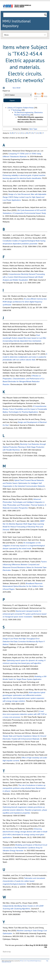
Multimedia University (6, 961)
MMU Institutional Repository (16, 23)
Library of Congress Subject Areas (20, 108)
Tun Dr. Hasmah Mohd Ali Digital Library (32, 960)
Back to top (7, 952)
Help (47, 960)
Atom (39, 94)
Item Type (33, 129)
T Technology (16, 110)
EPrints (21, 960)
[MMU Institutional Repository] (17, 10)
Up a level (16, 88)
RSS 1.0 (37, 96)
